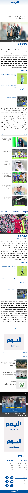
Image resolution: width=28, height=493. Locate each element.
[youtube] (11, 481)
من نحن (25, 480)
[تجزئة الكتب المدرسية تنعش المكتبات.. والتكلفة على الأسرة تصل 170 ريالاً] (14, 404)
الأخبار (26, 463)
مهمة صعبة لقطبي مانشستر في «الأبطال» (8, 74)
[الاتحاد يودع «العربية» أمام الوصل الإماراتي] (19, 154)
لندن (24, 238)
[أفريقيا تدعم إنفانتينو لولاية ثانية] (19, 142)
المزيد (2, 134)
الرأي (20, 467)
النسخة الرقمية (13, 491)
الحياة (26, 465)
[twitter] (26, 44)
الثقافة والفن (19, 465)
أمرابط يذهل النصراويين (11, 97)
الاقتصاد (19, 463)
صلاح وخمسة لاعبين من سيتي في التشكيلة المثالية (14, 211)
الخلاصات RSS (11, 473)
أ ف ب (26, 238)
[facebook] (24, 44)
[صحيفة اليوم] (15, 2)
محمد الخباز (25, 46)
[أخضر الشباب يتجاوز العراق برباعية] (19, 201)
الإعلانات (12, 469)
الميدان (22, 14)
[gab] (11, 477)
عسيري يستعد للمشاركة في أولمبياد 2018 (8, 86)
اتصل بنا (12, 467)
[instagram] (7, 481)
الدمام (22, 46)
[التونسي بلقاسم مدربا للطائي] (19, 189)
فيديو (26, 469)
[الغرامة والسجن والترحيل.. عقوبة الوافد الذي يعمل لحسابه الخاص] (21, 384)
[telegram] (22, 44)
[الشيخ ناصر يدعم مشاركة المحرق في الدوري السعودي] (19, 165)
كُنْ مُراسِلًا (11, 463)
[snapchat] (7, 477)
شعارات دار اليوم (10, 471)
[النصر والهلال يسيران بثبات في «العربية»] (19, 177)
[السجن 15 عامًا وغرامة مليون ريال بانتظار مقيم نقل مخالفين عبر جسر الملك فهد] (21, 374)
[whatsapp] (20, 44)
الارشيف (12, 465)
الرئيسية (26, 14)
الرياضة (25, 467)
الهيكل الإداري (24, 482)
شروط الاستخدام (24, 484)
